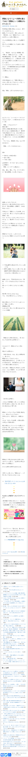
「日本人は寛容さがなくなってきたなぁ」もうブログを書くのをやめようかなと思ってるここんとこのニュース (14, 715)
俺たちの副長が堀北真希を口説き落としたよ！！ (14, 648)
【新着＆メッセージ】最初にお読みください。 (13, 586)
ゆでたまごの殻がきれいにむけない (11, 722)
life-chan (12, 26)
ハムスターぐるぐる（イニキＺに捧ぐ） (12, 652)
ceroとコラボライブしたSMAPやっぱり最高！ (13, 616)
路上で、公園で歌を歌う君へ (9, 658)
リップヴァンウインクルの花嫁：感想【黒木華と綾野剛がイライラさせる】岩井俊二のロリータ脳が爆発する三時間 (14, 594)
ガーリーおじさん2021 (12, 552)
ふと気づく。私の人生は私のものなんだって (13, 590)
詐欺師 (4, 687)
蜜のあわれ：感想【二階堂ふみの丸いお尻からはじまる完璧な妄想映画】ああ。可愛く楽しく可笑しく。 (14, 632)
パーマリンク (5, 553)
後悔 (4, 689)
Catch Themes (18, 754)
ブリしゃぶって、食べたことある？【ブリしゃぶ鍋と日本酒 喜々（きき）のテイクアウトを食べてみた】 (14, 726)
